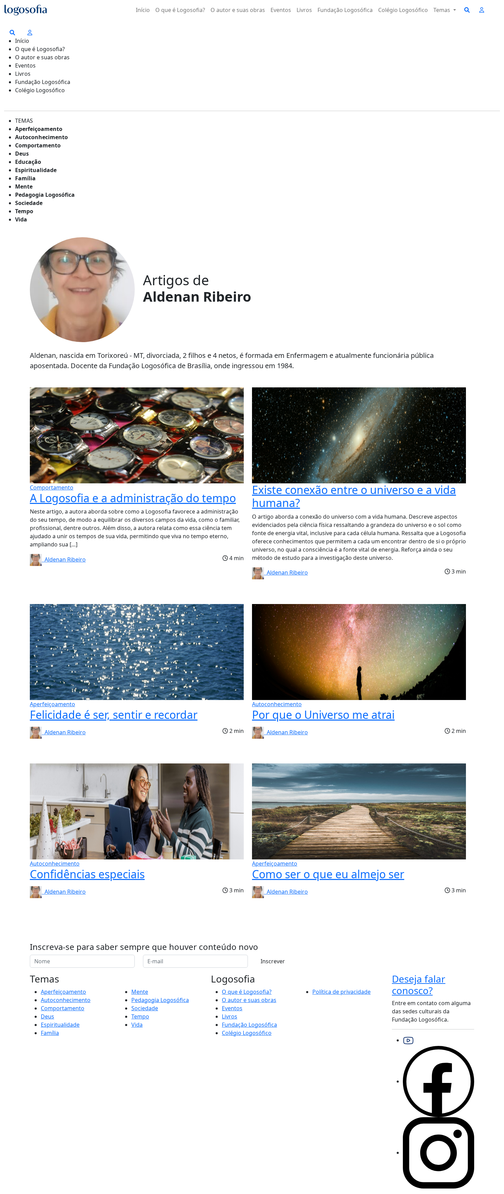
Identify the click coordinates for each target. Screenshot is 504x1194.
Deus (22, 153)
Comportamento (38, 145)
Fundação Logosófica (345, 10)
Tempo (24, 211)
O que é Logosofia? (180, 10)
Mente (24, 186)
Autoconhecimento (41, 137)
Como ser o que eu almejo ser (328, 874)
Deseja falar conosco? (418, 984)
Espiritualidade (36, 170)
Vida (21, 219)
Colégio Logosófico (403, 10)
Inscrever (273, 961)
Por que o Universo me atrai (323, 714)
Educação (28, 162)
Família (25, 178)
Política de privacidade (341, 992)
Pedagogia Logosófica (45, 194)
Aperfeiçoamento (38, 129)
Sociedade (29, 203)
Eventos (281, 10)
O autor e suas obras (238, 10)
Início (143, 10)
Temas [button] (442, 10)
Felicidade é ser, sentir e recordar (113, 714)
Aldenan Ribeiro (64, 559)
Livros (304, 10)
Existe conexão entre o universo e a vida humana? (354, 496)
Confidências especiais (87, 874)
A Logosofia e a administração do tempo (133, 498)
